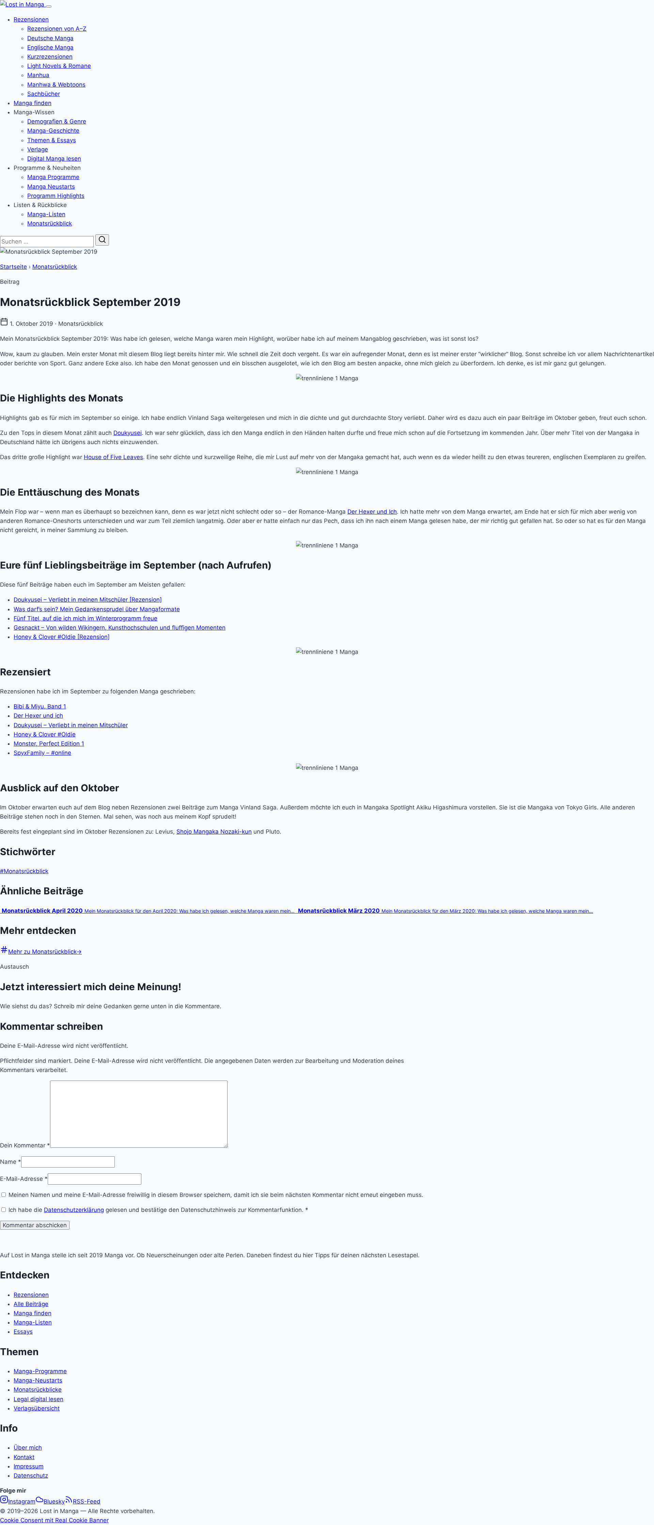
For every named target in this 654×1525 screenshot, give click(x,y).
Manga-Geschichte (53, 130)
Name (10, 1161)
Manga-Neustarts (38, 1380)
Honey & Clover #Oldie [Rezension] (62, 636)
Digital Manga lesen (54, 158)
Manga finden (32, 103)
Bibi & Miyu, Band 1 (40, 706)
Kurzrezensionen (50, 56)
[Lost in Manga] (23, 4)
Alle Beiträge (31, 1304)
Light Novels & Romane (59, 65)
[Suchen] (102, 240)
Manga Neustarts (51, 186)
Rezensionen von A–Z (57, 28)
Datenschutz (31, 1475)
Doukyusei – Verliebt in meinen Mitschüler (71, 725)
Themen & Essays (51, 140)
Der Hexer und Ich (372, 511)
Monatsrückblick (49, 223)
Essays (23, 1331)
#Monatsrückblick (24, 871)
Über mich (28, 1447)
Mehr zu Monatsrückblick (45, 951)
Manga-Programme (40, 1371)
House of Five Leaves (113, 457)
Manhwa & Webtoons (56, 84)
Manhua (38, 75)
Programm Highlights (55, 195)
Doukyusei (127, 432)
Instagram (21, 1501)
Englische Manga (50, 47)
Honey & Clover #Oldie (45, 734)
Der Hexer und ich (38, 715)
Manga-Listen (46, 214)
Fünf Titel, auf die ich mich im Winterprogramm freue (85, 618)
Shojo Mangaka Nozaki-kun (214, 831)
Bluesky (54, 1501)
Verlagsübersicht (37, 1408)
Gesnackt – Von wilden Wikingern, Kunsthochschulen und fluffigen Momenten (119, 627)
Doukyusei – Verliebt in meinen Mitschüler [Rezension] (88, 599)
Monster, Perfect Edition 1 (49, 743)
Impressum (29, 1466)
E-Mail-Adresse (24, 1178)
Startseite (13, 266)
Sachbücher (43, 93)
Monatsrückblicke (38, 1389)
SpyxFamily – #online (42, 752)
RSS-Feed (86, 1501)
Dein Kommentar (25, 1145)
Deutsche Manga (50, 38)
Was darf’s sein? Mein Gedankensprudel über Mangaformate (97, 609)
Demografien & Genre (56, 121)
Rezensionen (31, 19)
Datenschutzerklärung (74, 1209)
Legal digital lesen (38, 1399)
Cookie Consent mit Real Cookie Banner (54, 1520)
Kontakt (24, 1457)
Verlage (37, 149)
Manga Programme (53, 177)
